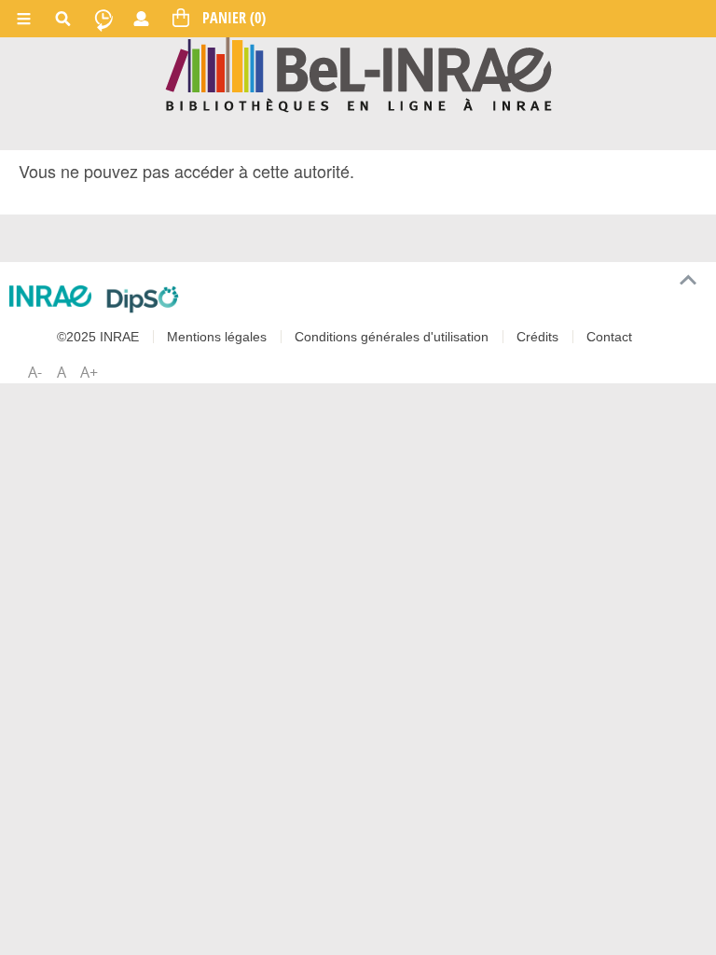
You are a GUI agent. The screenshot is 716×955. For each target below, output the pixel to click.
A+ (89, 372)
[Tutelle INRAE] (50, 296)
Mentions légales (217, 336)
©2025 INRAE (98, 336)
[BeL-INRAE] (358, 73)
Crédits (537, 336)
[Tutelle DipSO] (143, 299)
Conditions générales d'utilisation (392, 336)
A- (35, 372)
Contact (609, 336)
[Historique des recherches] (103, 18)
